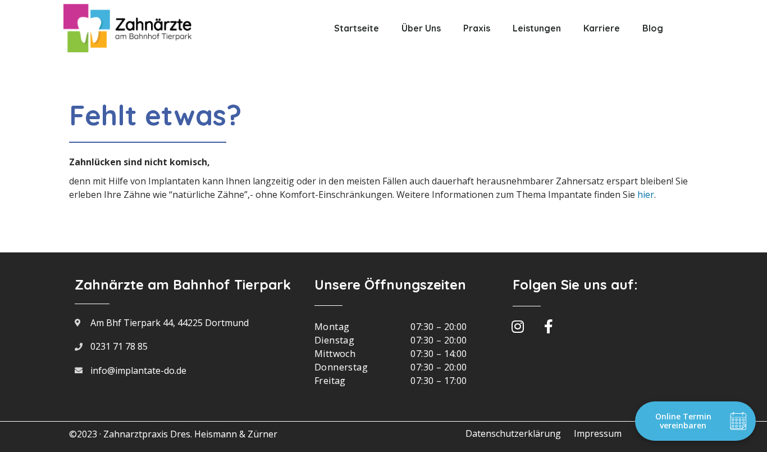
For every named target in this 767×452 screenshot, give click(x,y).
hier (645, 194)
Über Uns (421, 28)
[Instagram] (518, 326)
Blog (652, 28)
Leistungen (537, 28)
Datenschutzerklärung (513, 433)
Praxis (476, 28)
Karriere (601, 28)
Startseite (356, 28)
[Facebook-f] (549, 326)
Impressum (598, 433)
